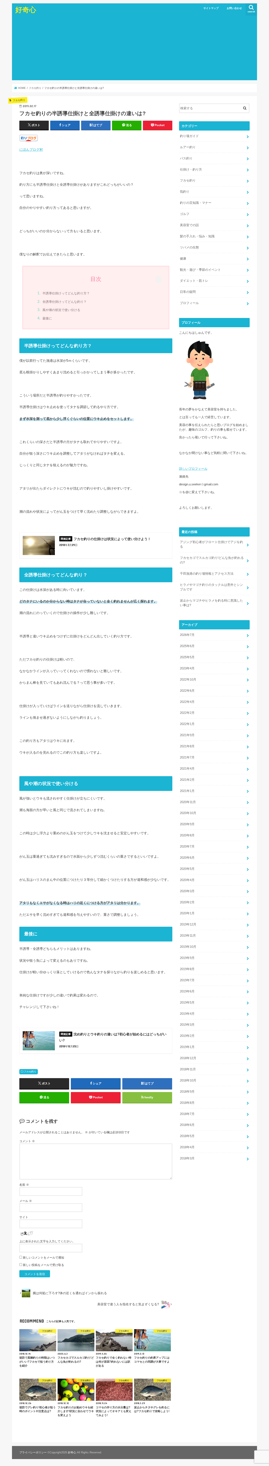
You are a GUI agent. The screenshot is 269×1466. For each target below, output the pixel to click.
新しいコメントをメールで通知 (43, 1257)
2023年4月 (187, 668)
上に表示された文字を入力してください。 (47, 1241)
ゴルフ (184, 214)
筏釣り (184, 191)
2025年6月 (187, 646)
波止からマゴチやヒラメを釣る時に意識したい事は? (211, 603)
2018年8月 (187, 1102)
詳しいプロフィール (193, 468)
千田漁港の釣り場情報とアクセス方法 (206, 573)
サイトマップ (211, 8)
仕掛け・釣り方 (191, 169)
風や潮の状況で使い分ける (61, 310)
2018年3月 (187, 1158)
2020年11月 (188, 802)
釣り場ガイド (189, 136)
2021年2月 (187, 779)
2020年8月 (187, 835)
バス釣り (186, 158)
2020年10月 (188, 813)
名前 (24, 1184)
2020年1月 (187, 913)
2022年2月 (187, 712)
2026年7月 (187, 635)
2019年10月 (188, 946)
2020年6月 (187, 857)
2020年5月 (187, 869)
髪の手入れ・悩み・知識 (197, 236)
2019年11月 (188, 935)
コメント (27, 1141)
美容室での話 (189, 225)
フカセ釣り (30, 1071)
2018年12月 (188, 1058)
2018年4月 (187, 1147)
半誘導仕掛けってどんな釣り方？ (66, 293)
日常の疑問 (188, 292)
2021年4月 (187, 768)
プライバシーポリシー (33, 1452)
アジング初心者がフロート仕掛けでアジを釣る (211, 544)
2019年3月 (187, 1024)
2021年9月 (187, 735)
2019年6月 (187, 991)
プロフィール (189, 303)
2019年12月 (188, 924)
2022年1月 (187, 724)
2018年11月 (188, 1069)
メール (25, 1201)
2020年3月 (187, 891)
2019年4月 (187, 1013)
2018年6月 (187, 1125)
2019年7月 (187, 980)
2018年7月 (187, 1114)
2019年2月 (187, 1035)
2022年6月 (187, 690)
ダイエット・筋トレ (194, 280)
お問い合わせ (234, 8)
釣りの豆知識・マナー (195, 202)
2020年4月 (187, 880)
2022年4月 (187, 702)
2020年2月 (187, 902)
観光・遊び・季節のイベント (200, 269)
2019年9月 (187, 958)
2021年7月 (187, 757)
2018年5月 (187, 1136)
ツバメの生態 (189, 247)
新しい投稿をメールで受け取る (43, 1265)
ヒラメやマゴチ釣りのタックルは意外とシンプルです (211, 587)
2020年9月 (187, 824)
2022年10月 (188, 679)
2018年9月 (187, 1091)
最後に (47, 318)
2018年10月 (188, 1080)
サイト (23, 1217)
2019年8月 (187, 969)
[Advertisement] (134, 48)
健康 (183, 258)
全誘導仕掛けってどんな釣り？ (64, 301)
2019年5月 (187, 1002)
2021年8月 (187, 746)
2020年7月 (187, 846)
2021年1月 (187, 791)
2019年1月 (187, 1047)
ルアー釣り (188, 147)
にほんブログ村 (31, 149)
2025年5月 (187, 657)
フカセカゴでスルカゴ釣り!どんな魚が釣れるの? (212, 560)
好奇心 (25, 9)
